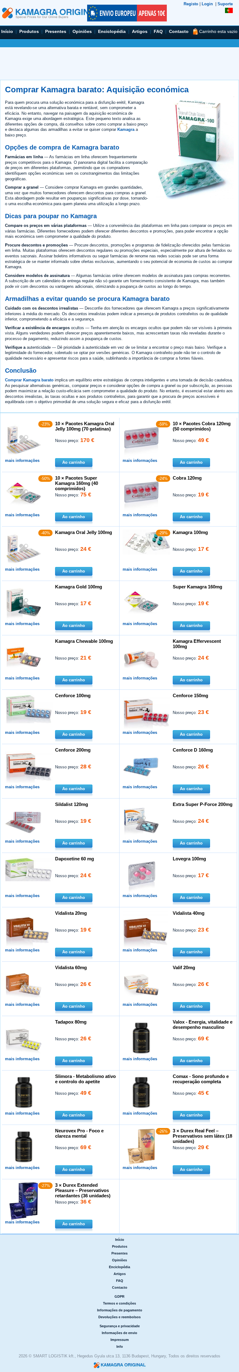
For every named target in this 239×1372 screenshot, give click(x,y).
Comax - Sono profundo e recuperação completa (201, 1079)
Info (119, 1346)
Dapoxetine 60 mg (74, 858)
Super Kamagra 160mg (197, 586)
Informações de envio (119, 1333)
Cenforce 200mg (73, 750)
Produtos (29, 31)
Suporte (225, 4)
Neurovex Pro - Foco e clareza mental (79, 1133)
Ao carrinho (73, 462)
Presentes (55, 31)
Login (207, 4)
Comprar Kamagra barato (29, 380)
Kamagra (125, 129)
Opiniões (82, 31)
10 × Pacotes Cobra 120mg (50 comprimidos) (202, 426)
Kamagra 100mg (190, 532)
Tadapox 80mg (71, 1021)
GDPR (119, 1296)
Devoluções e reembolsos (119, 1317)
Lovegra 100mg (189, 858)
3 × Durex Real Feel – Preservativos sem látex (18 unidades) (202, 1136)
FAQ (158, 31)
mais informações (22, 460)
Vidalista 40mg (188, 913)
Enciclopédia (112, 31)
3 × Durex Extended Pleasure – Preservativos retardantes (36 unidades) (82, 1190)
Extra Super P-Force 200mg (202, 804)
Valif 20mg (184, 967)
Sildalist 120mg (71, 804)
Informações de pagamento (119, 1310)
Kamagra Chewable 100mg (84, 641)
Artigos (140, 31)
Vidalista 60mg (71, 967)
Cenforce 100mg (73, 695)
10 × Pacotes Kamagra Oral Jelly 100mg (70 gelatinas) (84, 426)
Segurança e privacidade (120, 1326)
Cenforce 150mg (190, 695)
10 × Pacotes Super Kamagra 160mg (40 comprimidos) (76, 483)
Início (7, 31)
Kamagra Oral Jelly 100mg (83, 532)
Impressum (119, 1340)
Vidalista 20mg (71, 913)
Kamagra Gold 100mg (78, 586)
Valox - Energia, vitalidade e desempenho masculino (202, 1024)
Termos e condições (119, 1303)
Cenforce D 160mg (193, 750)
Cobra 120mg (187, 478)
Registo (191, 4)
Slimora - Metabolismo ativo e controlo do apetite (85, 1079)
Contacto (179, 31)
